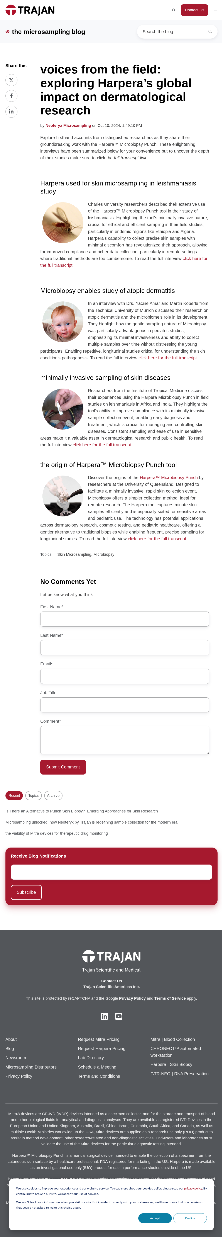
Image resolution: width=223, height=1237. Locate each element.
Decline (190, 1218)
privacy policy (193, 1188)
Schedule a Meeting (97, 1067)
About (11, 1039)
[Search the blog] (210, 31)
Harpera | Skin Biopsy (171, 1064)
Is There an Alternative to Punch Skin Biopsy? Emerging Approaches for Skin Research (81, 811)
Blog (9, 1048)
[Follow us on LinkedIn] (104, 1016)
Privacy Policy (18, 1076)
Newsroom (15, 1057)
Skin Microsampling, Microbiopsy (85, 554)
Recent (14, 796)
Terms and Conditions (99, 1076)
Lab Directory (91, 1057)
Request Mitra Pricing (99, 1039)
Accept (155, 1218)
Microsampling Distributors (31, 1067)
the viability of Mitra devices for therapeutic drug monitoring (56, 833)
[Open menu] (215, 10)
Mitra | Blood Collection (172, 1039)
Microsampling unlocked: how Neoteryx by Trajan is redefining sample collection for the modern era (91, 822)
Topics (33, 796)
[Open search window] (174, 10)
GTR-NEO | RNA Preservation (179, 1073)
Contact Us (194, 10)
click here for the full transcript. (103, 444)
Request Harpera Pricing (101, 1048)
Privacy (126, 998)
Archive (53, 796)
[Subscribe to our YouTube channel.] (119, 1016)
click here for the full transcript (168, 357)
